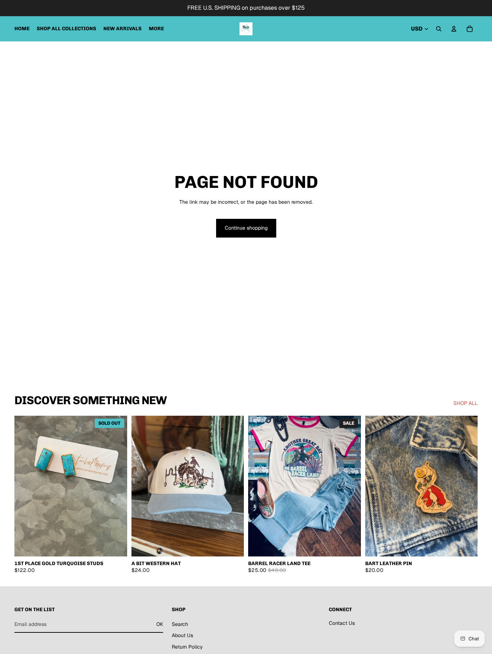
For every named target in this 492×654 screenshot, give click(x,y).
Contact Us (342, 622)
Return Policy (187, 647)
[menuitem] (156, 29)
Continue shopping (246, 228)
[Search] (439, 29)
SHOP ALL (465, 403)
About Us (182, 635)
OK (159, 624)
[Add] (232, 545)
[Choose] (349, 545)
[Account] (454, 29)
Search (180, 624)
